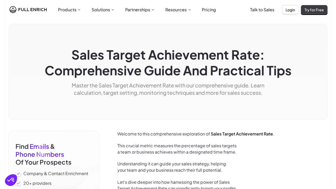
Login (290, 9)
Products (67, 9)
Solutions (101, 9)
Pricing (209, 9)
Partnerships (137, 9)
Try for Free (314, 9)
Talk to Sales (262, 9)
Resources (176, 9)
